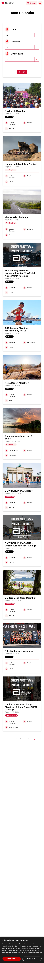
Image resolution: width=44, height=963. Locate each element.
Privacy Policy (6, 955)
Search (22, 72)
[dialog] (22, 950)
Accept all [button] (11, 959)
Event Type (17, 53)
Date (13, 29)
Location (16, 41)
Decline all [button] (31, 959)
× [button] (41, 939)
